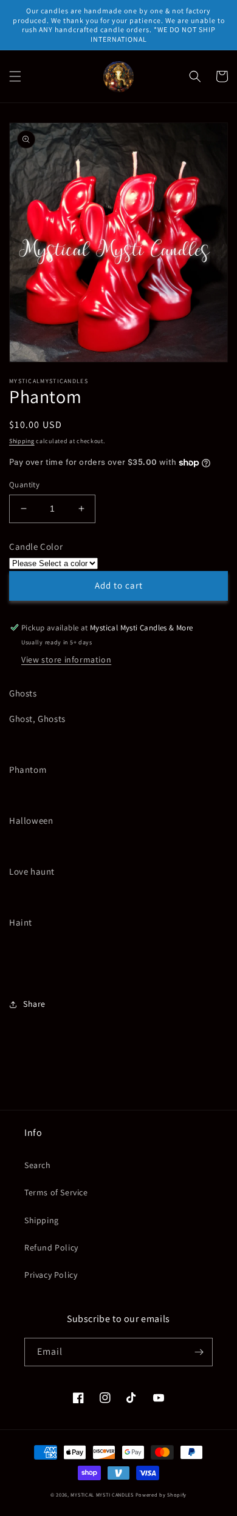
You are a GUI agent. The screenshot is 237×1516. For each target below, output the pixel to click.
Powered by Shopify (161, 1494)
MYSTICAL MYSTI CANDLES (101, 1494)
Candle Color (36, 546)
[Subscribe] (198, 1352)
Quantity (24, 484)
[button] (15, 76)
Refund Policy (51, 1247)
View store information (66, 659)
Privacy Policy (50, 1274)
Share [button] (34, 1003)
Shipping (22, 441)
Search (37, 1165)
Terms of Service (56, 1192)
